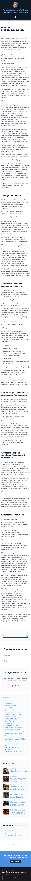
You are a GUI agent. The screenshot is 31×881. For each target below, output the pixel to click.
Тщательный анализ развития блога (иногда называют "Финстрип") (15, 732)
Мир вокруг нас (9, 736)
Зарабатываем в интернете (13, 712)
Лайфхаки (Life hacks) (11, 718)
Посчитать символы (11, 831)
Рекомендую (8, 707)
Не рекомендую (9, 703)
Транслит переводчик (11, 833)
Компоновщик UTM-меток (13, 835)
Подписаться (15, 861)
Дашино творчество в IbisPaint (14, 727)
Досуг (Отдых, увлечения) (12, 721)
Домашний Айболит (11, 710)
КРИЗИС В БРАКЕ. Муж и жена (14, 751)
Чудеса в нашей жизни (11, 725)
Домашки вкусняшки (11, 705)
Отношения (8, 723)
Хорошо (15, 878)
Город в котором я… (11, 716)
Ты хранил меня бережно (12, 729)
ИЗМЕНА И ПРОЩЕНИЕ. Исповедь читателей (15, 748)
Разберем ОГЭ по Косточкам (13, 742)
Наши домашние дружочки (13, 714)
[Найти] (27, 635)
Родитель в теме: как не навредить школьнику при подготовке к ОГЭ (15, 738)
